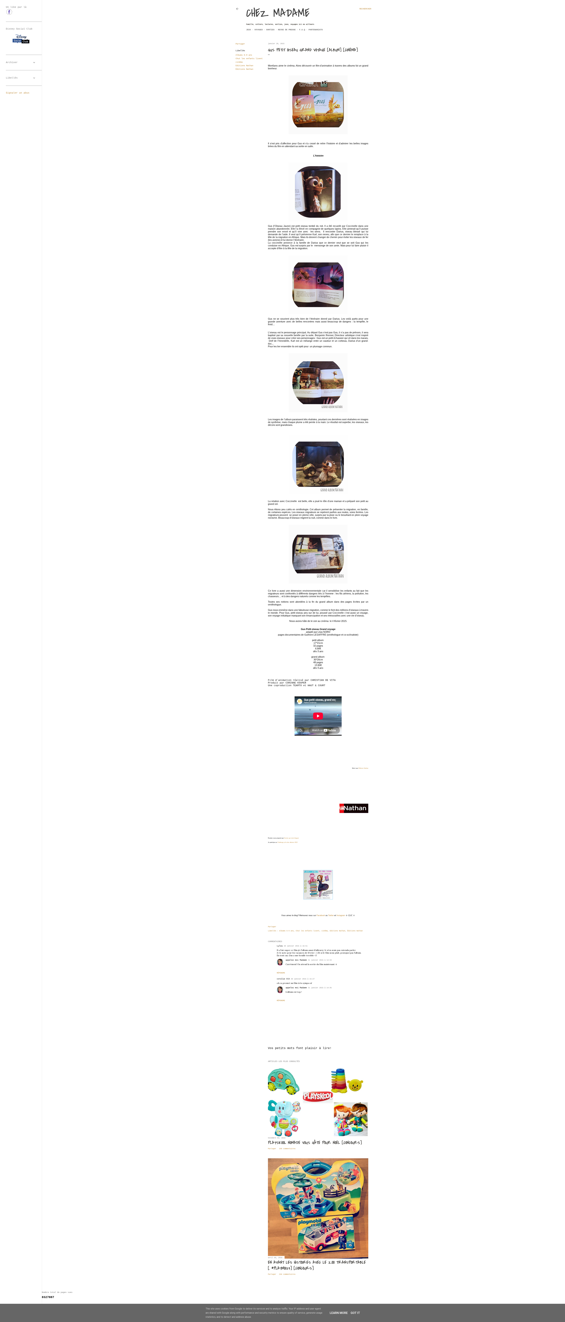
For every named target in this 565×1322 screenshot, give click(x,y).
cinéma (239, 62)
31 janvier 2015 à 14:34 (320, 960)
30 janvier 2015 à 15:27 (303, 979)
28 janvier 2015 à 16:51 (296, 946)
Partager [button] (240, 44)
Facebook (320, 915)
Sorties (270, 30)
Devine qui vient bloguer (291, 838)
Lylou (280, 946)
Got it (355, 1313)
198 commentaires (287, 1149)
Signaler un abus (17, 93)
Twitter (331, 915)
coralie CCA (283, 979)
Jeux (248, 30)
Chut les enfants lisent (249, 58)
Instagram (340, 915)
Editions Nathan (244, 65)
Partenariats (316, 30)
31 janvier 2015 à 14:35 (320, 988)
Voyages (258, 30)
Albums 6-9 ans (244, 55)
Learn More (339, 1313)
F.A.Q (302, 30)
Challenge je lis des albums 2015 (287, 842)
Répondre (281, 973)
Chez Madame (277, 13)
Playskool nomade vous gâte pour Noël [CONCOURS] (315, 1143)
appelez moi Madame (296, 960)
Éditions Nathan (244, 69)
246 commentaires (287, 1274)
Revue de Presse (287, 30)
